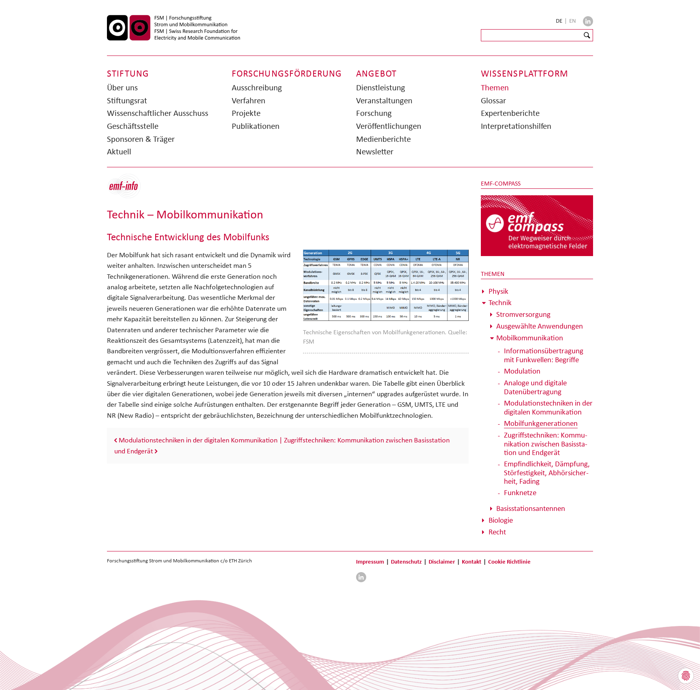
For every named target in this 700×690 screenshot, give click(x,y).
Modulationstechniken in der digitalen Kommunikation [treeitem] (548, 407)
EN (572, 20)
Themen (495, 87)
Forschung (374, 113)
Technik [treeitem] (500, 302)
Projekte (246, 113)
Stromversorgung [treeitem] (523, 314)
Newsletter (374, 151)
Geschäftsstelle (132, 126)
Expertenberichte (510, 113)
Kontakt (471, 561)
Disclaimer (442, 561)
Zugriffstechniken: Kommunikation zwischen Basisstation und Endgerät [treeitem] (545, 443)
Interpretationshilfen (516, 126)
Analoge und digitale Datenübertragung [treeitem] (535, 387)
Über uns (122, 87)
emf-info (130, 190)
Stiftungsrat (127, 100)
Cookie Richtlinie (509, 561)
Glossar (493, 100)
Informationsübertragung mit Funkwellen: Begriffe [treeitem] (543, 355)
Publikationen (256, 126)
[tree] (537, 412)
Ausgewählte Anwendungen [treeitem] (539, 326)
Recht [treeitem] (497, 531)
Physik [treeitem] (498, 291)
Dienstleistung (380, 87)
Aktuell (119, 151)
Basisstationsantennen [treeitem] (530, 508)
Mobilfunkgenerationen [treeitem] (541, 423)
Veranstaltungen (384, 100)
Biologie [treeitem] (501, 520)
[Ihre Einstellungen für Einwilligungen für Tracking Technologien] (686, 676)
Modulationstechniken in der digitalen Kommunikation (198, 440)
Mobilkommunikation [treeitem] (529, 337)
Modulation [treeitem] (522, 371)
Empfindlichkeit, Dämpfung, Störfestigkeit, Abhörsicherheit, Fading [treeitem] (547, 472)
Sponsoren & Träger (141, 139)
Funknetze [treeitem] (520, 492)
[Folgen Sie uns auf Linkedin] (588, 21)
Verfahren (248, 100)
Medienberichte (383, 139)
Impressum (370, 561)
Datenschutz (406, 561)
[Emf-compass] (537, 225)
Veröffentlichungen (388, 126)
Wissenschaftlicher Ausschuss (157, 113)
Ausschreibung (257, 87)
